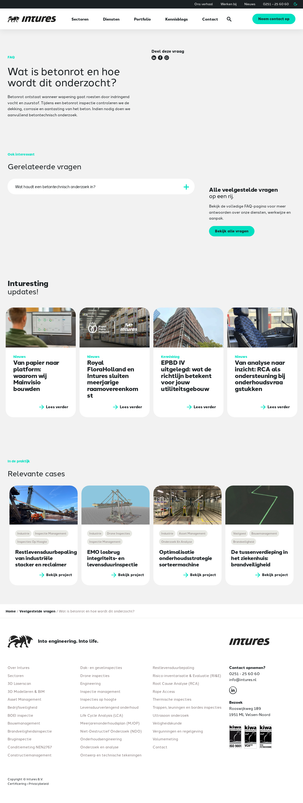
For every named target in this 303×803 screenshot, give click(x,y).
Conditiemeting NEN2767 (30, 746)
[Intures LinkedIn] (233, 691)
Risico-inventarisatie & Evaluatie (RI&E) (187, 675)
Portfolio (142, 19)
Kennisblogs (176, 19)
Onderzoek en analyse (99, 746)
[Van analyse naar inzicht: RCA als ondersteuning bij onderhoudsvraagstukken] (262, 362)
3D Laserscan (19, 683)
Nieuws (249, 3)
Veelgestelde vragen (37, 611)
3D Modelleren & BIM (26, 691)
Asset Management (24, 699)
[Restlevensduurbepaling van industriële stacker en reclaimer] (43, 505)
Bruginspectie (19, 738)
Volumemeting (165, 738)
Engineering (90, 683)
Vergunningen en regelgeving (178, 731)
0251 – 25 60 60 (276, 3)
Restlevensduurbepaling (173, 667)
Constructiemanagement (30, 754)
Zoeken (229, 19)
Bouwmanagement (24, 723)
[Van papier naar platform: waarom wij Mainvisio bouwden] (41, 362)
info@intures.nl (243, 679)
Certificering (17, 783)
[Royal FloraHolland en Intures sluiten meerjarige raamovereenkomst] (115, 362)
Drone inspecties (94, 675)
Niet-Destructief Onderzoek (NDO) (111, 731)
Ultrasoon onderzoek (171, 715)
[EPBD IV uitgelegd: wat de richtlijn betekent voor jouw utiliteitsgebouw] (188, 362)
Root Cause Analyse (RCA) (176, 683)
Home (11, 611)
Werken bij (229, 3)
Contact (210, 19)
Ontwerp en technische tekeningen (111, 754)
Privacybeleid (39, 783)
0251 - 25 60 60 (244, 673)
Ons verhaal (203, 3)
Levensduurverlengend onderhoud (109, 707)
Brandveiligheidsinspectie (30, 731)
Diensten (111, 19)
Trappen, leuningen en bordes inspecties (187, 707)
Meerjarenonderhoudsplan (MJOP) (110, 723)
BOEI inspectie (20, 715)
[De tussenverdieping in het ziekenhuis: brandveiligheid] (259, 505)
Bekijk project (59, 574)
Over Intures (18, 667)
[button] (295, 4)
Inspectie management (100, 691)
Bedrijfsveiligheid (22, 707)
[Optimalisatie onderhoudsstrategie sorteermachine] (187, 505)
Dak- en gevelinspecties (101, 667)
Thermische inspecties (172, 699)
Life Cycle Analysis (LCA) (101, 715)
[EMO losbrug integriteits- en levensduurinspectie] (115, 505)
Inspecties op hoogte (98, 699)
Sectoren (80, 19)
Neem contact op (274, 18)
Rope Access (164, 691)
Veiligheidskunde (167, 723)
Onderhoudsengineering (101, 738)
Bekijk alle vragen (232, 231)
